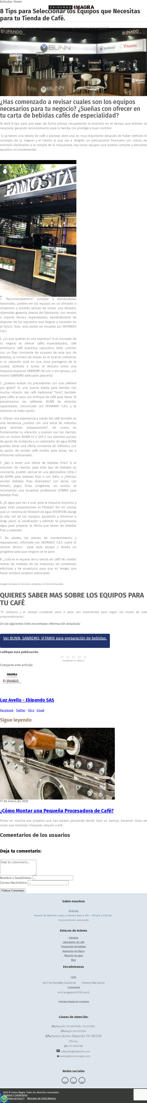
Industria (73, 937)
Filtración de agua (73, 955)
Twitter (21, 710)
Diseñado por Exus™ (13, 1098)
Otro (31, 710)
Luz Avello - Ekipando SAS (27, 700)
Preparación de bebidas (73, 946)
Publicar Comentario (13, 890)
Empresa (73, 910)
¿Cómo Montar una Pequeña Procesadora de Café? (57, 811)
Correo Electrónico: (13, 883)
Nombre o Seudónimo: (16, 878)
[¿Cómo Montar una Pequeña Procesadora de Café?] (57, 798)
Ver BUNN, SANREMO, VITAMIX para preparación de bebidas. (55, 638)
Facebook (6, 710)
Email (40, 710)
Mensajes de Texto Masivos (41, 1098)
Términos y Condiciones (15, 1095)
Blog (73, 960)
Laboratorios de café (73, 942)
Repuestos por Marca (74, 951)
